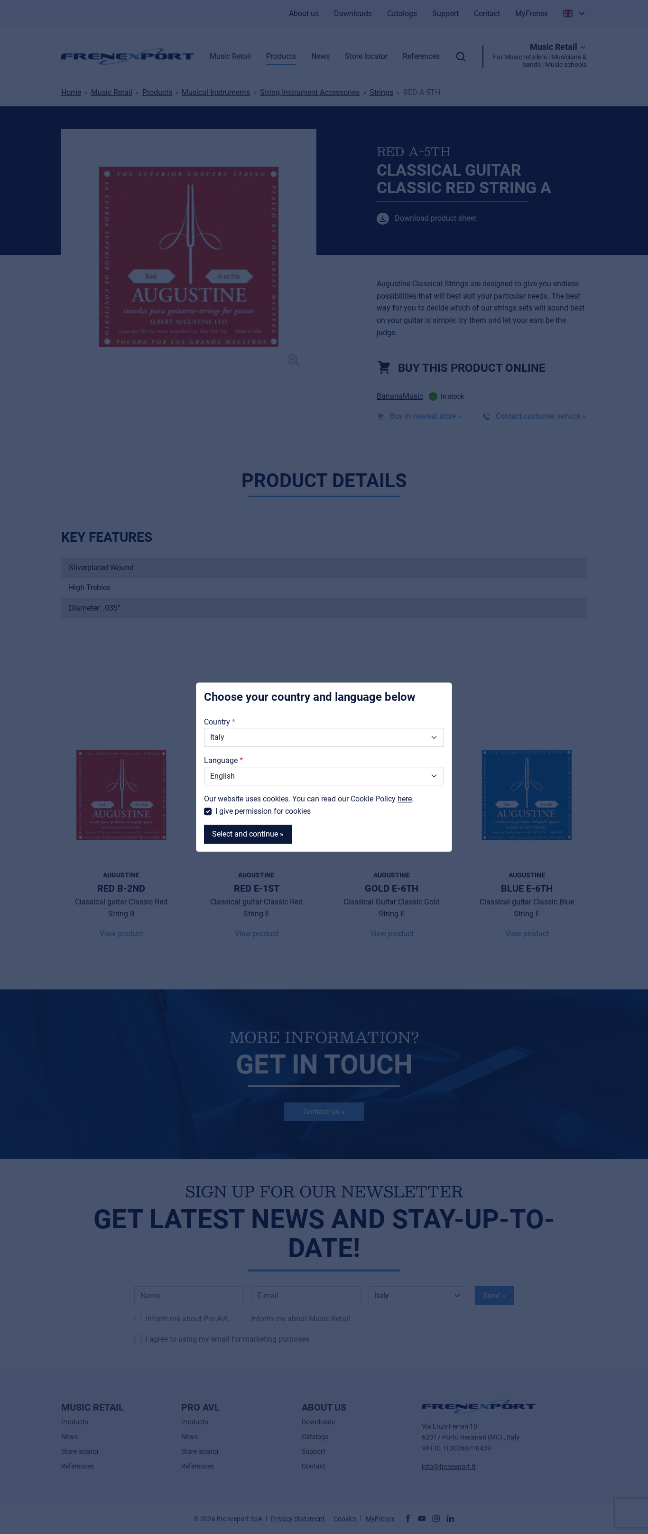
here (405, 798)
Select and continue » (248, 834)
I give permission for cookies (263, 811)
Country (217, 721)
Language (221, 760)
